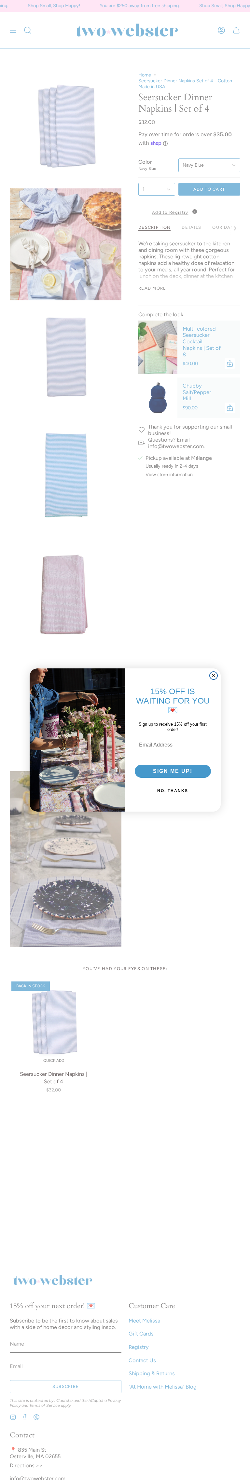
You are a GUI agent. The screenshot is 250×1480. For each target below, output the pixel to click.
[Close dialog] (213, 675)
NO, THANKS (172, 790)
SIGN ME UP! (172, 771)
